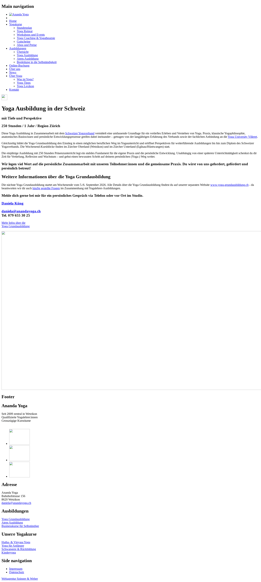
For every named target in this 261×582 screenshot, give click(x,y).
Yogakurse (15, 24)
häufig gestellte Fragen (46, 188)
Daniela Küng (13, 203)
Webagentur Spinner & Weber (20, 578)
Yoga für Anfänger (13, 545)
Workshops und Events (31, 34)
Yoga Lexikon (25, 86)
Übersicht (22, 51)
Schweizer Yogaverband (79, 133)
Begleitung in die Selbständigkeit (37, 62)
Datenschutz (16, 572)
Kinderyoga (9, 552)
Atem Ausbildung (12, 522)
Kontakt (14, 89)
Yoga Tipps (24, 82)
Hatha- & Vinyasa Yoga (16, 542)
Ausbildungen (17, 48)
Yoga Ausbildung (27, 55)
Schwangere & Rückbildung (19, 549)
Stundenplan (24, 27)
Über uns (14, 69)
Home (13, 21)
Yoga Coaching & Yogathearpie (36, 38)
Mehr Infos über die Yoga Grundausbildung (16, 224)
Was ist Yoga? (25, 79)
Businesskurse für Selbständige (20, 526)
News (12, 72)
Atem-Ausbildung (28, 58)
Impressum (15, 568)
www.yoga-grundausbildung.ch (229, 184)
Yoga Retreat (24, 31)
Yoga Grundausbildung (16, 519)
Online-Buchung (19, 65)
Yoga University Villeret (242, 136)
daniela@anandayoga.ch (21, 211)
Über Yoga (15, 75)
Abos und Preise (27, 45)
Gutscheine (23, 41)
